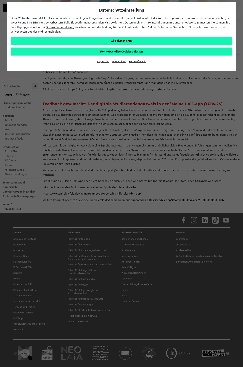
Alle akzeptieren (121, 41)
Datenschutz (119, 61)
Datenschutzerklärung (60, 27)
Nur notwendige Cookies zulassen (121, 51)
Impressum (103, 61)
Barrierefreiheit (137, 61)
